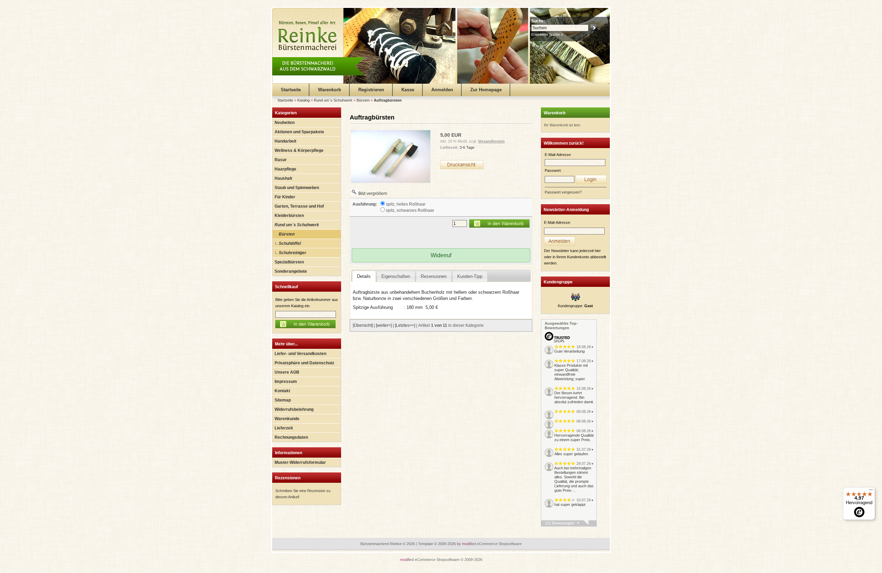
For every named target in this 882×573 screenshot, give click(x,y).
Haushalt (283, 178)
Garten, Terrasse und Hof (299, 206)
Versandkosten (491, 141)
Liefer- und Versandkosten (300, 353)
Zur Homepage (486, 89)
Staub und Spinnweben (297, 187)
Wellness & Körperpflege (299, 150)
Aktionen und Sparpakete (299, 131)
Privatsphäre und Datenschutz (304, 363)
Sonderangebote (291, 271)
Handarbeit (285, 141)
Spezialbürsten (289, 262)
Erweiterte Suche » (547, 34)
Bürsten (287, 234)
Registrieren (371, 89)
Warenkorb (329, 89)
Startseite (291, 89)
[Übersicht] (363, 325)
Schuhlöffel (290, 243)
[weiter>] (384, 325)
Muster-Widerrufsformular (300, 462)
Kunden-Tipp (469, 276)
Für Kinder (285, 197)
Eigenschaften (395, 276)
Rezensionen (287, 478)
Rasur (281, 159)
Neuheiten (285, 122)
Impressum (286, 381)
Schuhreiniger (292, 252)
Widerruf (441, 255)
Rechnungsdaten (291, 437)
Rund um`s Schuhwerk (297, 224)
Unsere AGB (287, 372)
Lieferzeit (284, 428)
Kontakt (282, 390)
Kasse (407, 89)
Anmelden (442, 89)
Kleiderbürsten (289, 215)
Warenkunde (287, 418)
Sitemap (283, 400)
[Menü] (871, 491)
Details (364, 276)
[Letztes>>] (405, 325)
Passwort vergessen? (563, 192)
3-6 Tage (467, 147)
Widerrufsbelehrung (294, 409)
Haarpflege (285, 169)
